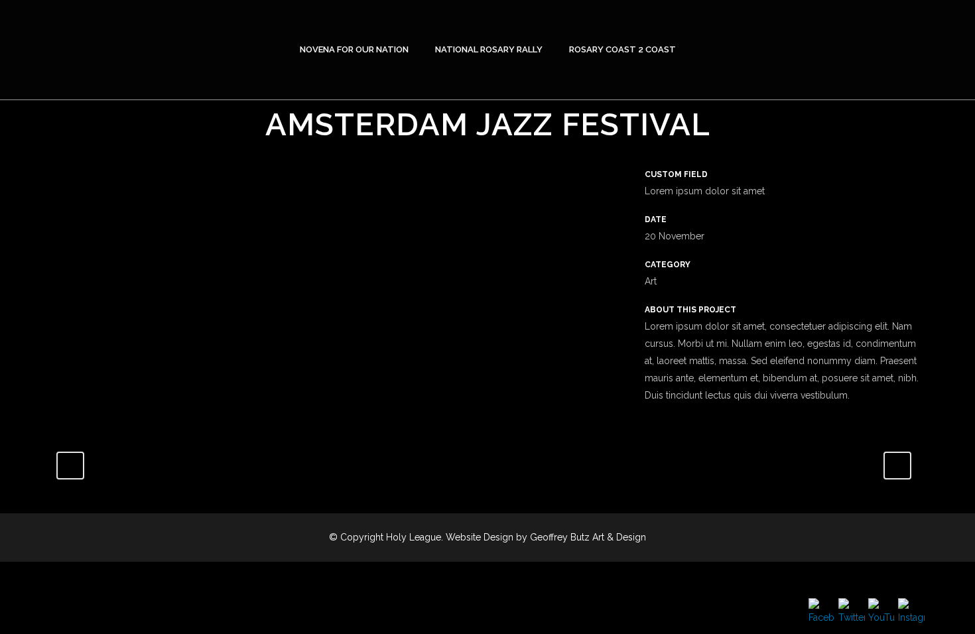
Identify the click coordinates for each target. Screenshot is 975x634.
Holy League (413, 537)
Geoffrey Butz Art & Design (588, 537)
